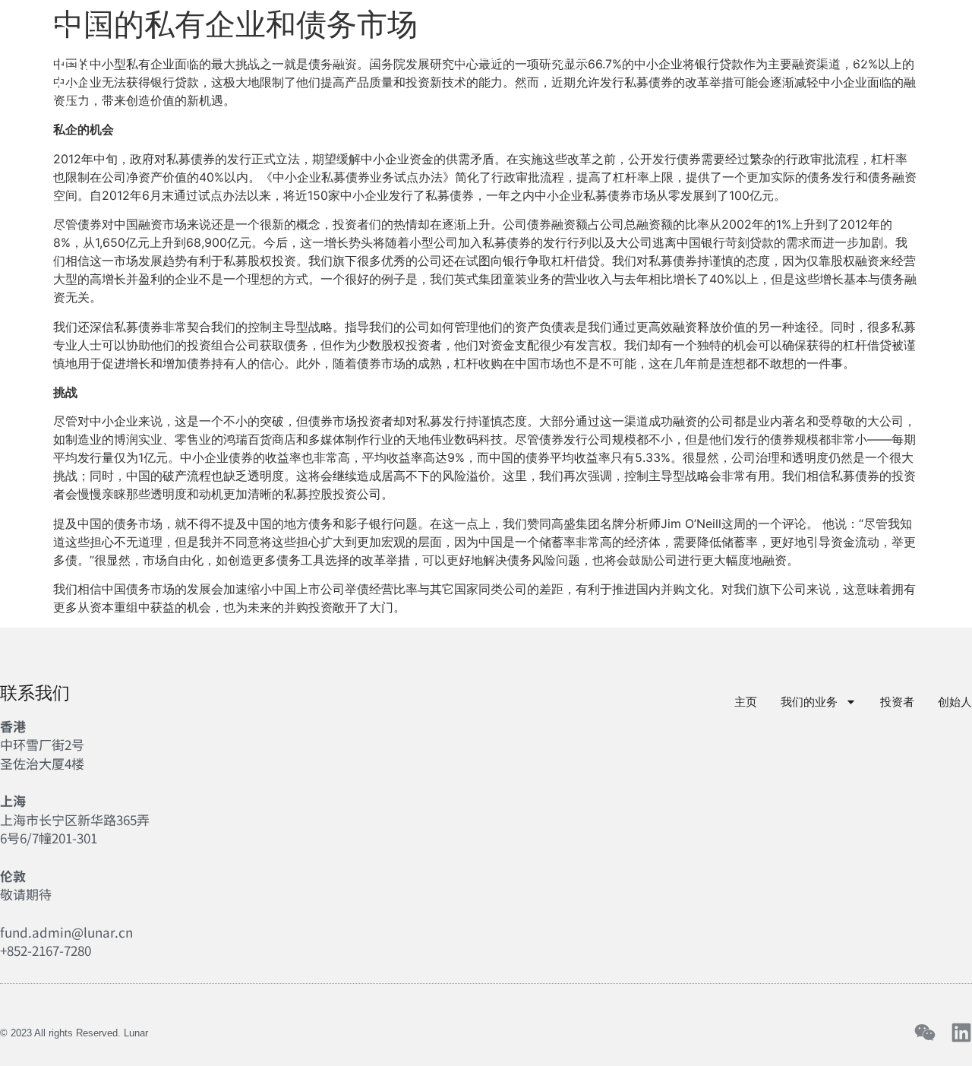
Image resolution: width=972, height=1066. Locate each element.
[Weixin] (925, 1032)
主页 (264, 57)
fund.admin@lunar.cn (66, 931)
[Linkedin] (961, 1032)
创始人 (565, 57)
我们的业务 (357, 57)
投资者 (479, 57)
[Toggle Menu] (947, 55)
